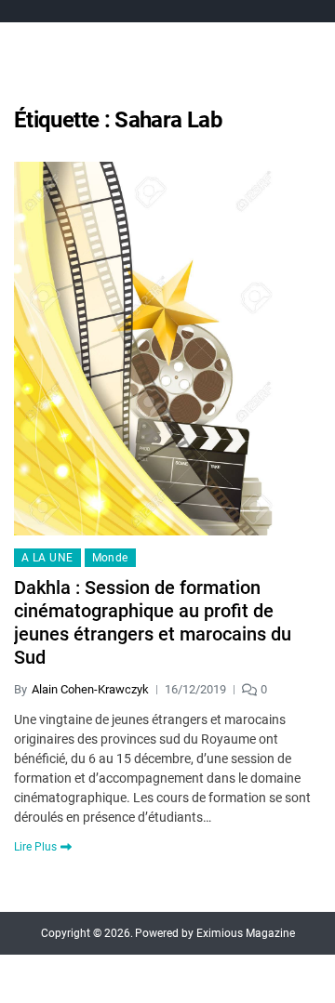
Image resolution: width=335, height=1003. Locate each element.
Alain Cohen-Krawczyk (90, 689)
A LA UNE (47, 557)
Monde (110, 557)
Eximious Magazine (245, 933)
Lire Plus (35, 846)
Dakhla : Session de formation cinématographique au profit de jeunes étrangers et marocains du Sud (152, 622)
